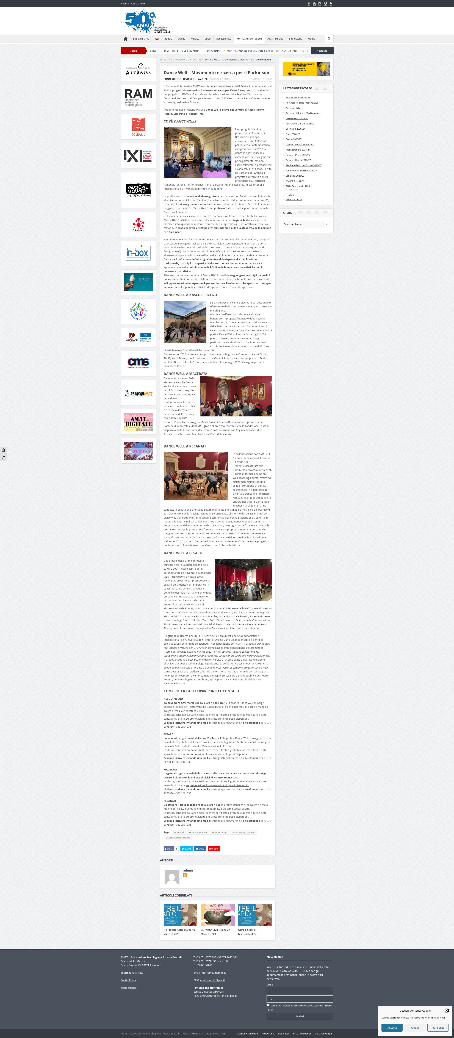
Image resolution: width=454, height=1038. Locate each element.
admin (178, 78)
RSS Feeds (284, 1033)
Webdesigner (128, 987)
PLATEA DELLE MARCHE (298, 97)
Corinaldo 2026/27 (295, 128)
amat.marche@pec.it (212, 980)
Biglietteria (295, 38)
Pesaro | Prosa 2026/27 (298, 155)
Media (311, 38)
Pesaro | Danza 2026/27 (298, 160)
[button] (447, 1010)
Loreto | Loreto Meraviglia (300, 144)
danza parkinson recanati (243, 832)
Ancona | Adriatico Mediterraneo (303, 113)
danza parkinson (219, 832)
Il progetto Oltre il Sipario (179, 929)
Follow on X (268, 1033)
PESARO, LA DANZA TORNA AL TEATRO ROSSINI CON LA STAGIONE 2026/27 (303, 50)
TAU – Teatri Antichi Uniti (298, 186)
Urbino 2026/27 (294, 199)
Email (269, 78)
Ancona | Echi (293, 108)
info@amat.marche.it (213, 972)
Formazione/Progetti (249, 38)
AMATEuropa (275, 38)
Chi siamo (144, 38)
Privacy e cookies (302, 1033)
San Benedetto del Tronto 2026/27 (304, 165)
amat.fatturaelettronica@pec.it (218, 995)
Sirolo (292, 194)
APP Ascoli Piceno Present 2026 (302, 102)
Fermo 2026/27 (293, 139)
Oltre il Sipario (247, 929)
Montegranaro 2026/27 (298, 149)
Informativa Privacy (132, 972)
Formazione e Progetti (218, 78)
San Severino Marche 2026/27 (301, 170)
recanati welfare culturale (178, 837)
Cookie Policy (128, 980)
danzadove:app (323, 1033)
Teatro (168, 38)
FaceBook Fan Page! (247, 1033)
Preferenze (437, 1027)
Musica (195, 38)
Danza (181, 38)
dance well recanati (198, 832)
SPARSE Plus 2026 (295, 181)
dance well (179, 832)
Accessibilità (223, 38)
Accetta (392, 1027)
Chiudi (415, 1027)
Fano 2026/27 (293, 134)
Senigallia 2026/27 (295, 175)
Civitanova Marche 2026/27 (300, 123)
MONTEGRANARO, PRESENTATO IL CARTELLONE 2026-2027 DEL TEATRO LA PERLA (209, 50)
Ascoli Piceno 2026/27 (297, 118)
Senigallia (293, 189)
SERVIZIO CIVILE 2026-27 (215, 929)
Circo (208, 38)
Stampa (257, 78)
